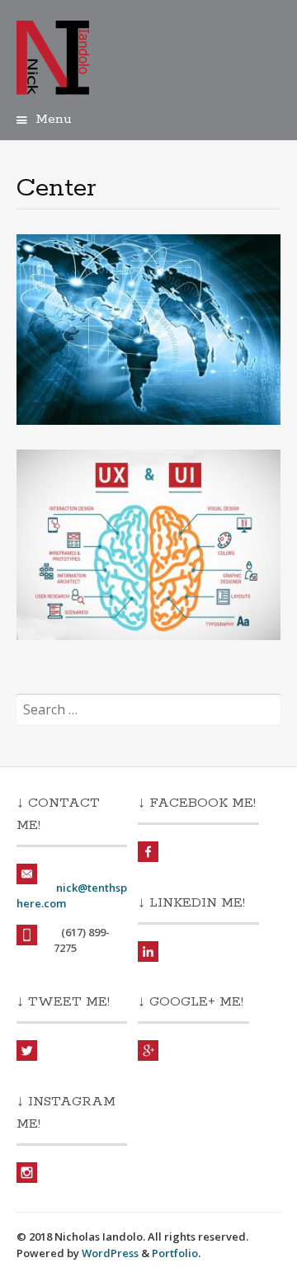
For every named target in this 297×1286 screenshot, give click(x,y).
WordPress (110, 1253)
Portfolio (175, 1253)
